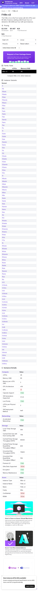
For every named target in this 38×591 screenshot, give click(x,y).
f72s (3, 240)
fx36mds (5, 321)
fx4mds (4, 335)
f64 (3, 218)
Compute (5, 372)
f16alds (4, 94)
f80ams (4, 257)
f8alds (4, 265)
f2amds (4, 142)
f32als (4, 162)
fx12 (3, 282)
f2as (3, 147)
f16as (3, 105)
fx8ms (4, 355)
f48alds (4, 181)
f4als (3, 204)
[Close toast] (2, 576)
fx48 (3, 327)
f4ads (4, 198)
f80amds (5, 254)
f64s (3, 237)
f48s (3, 195)
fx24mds (5, 302)
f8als (3, 268)
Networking (6, 416)
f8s (3, 279)
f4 (2, 176)
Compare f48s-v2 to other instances (19, 76)
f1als (3, 117)
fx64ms (4, 347)
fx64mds (5, 344)
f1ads (3, 111)
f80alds (4, 248)
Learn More (30, 586)
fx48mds (5, 330)
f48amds (5, 187)
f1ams (4, 122)
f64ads (4, 220)
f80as (4, 260)
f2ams (4, 145)
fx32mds (5, 316)
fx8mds (4, 352)
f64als (4, 226)
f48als (4, 184)
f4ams (4, 209)
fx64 (3, 341)
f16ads (4, 91)
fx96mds (5, 361)
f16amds (4, 100)
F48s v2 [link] (15, 11)
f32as (4, 170)
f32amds (5, 164)
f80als (4, 251)
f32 (3, 153)
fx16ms (4, 296)
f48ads (4, 178)
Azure (3, 11)
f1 (2, 86)
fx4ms (4, 338)
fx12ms (4, 288)
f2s (3, 150)
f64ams (4, 232)
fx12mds (4, 285)
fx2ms (4, 310)
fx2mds (4, 307)
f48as (4, 192)
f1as (3, 125)
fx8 (3, 349)
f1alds (4, 114)
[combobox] (11, 48)
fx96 (3, 358)
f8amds (4, 271)
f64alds (4, 223)
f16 (3, 89)
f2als (3, 139)
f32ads (4, 156)
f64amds (5, 229)
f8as (3, 277)
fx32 (3, 313)
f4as (3, 212)
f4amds (4, 206)
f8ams (4, 274)
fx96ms (4, 363)
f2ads (4, 133)
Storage (5, 425)
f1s (3, 128)
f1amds (4, 119)
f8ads (4, 262)
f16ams (4, 103)
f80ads (4, 246)
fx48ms (4, 333)
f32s (3, 173)
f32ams (4, 167)
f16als (4, 97)
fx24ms (4, 305)
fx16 (3, 291)
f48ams (4, 190)
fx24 (3, 299)
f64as (4, 234)
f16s (3, 108)
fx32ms (4, 319)
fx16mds (4, 293)
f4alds (4, 201)
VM (9, 11)
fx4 (3, 324)
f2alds (4, 136)
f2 (2, 131)
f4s (3, 215)
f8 (2, 243)
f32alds (4, 159)
